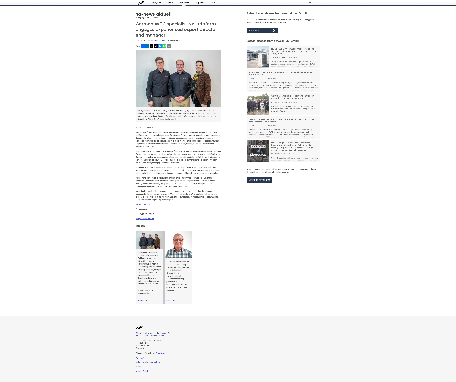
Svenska (139, 371)
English (145, 371)
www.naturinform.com (145, 204)
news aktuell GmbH (161, 40)
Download (142, 300)
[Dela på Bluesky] (160, 46)
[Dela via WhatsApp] (164, 46)
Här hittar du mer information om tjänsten (151, 335)
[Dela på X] (151, 46)
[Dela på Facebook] (143, 46)
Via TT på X (140, 358)
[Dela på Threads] (156, 46)
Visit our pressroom (259, 180)
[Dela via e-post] (169, 46)
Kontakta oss (161, 353)
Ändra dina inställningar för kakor (148, 362)
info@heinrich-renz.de (145, 219)
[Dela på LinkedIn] (147, 46)
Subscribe (254, 30)
